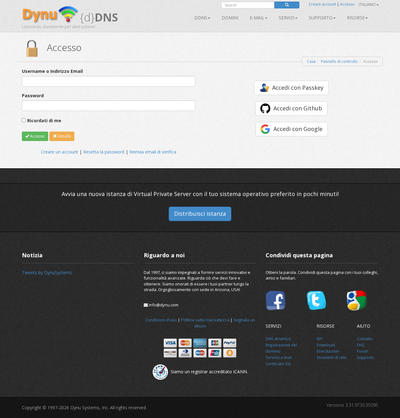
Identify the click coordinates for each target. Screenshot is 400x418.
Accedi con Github (297, 108)
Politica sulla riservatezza (205, 320)
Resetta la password (103, 152)
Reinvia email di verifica (152, 152)
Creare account (322, 4)
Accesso (347, 4)
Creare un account (59, 152)
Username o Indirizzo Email (52, 71)
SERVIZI (286, 18)
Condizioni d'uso (161, 320)
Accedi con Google (297, 129)
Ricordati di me (44, 120)
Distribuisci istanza (200, 213)
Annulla (64, 136)
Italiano (367, 4)
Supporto (320, 18)
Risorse (356, 18)
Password (33, 95)
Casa (311, 61)
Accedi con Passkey (297, 87)
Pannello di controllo (339, 61)
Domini (230, 18)
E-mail (257, 18)
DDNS (200, 18)
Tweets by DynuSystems (47, 272)
